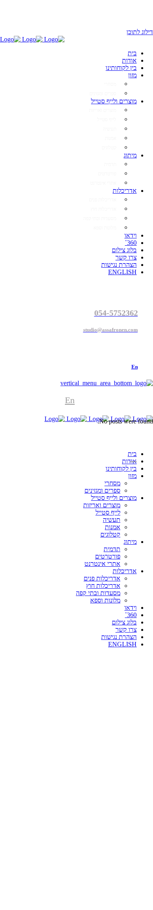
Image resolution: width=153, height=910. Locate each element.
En (70, 400)
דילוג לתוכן (139, 31)
